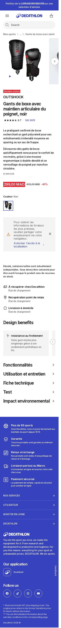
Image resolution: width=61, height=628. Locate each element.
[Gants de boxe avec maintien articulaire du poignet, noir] (25, 61)
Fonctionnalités (17, 364)
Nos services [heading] (11, 495)
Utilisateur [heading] (10, 504)
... (21, 34)
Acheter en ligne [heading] (14, 514)
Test (7, 392)
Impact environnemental (26, 401)
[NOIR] (8, 206)
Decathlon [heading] (10, 523)
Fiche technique (18, 383)
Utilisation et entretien (24, 374)
